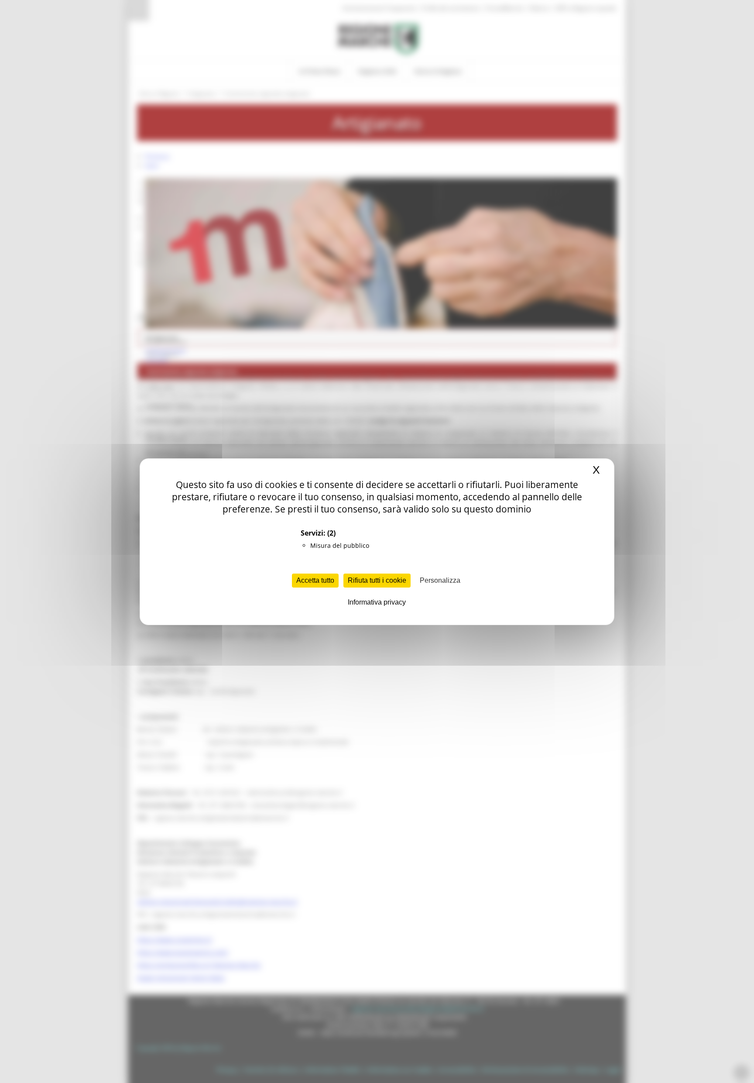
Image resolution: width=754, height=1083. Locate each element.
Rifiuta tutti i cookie (377, 580)
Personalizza (440, 580)
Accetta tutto (315, 580)
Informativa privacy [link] (377, 602)
